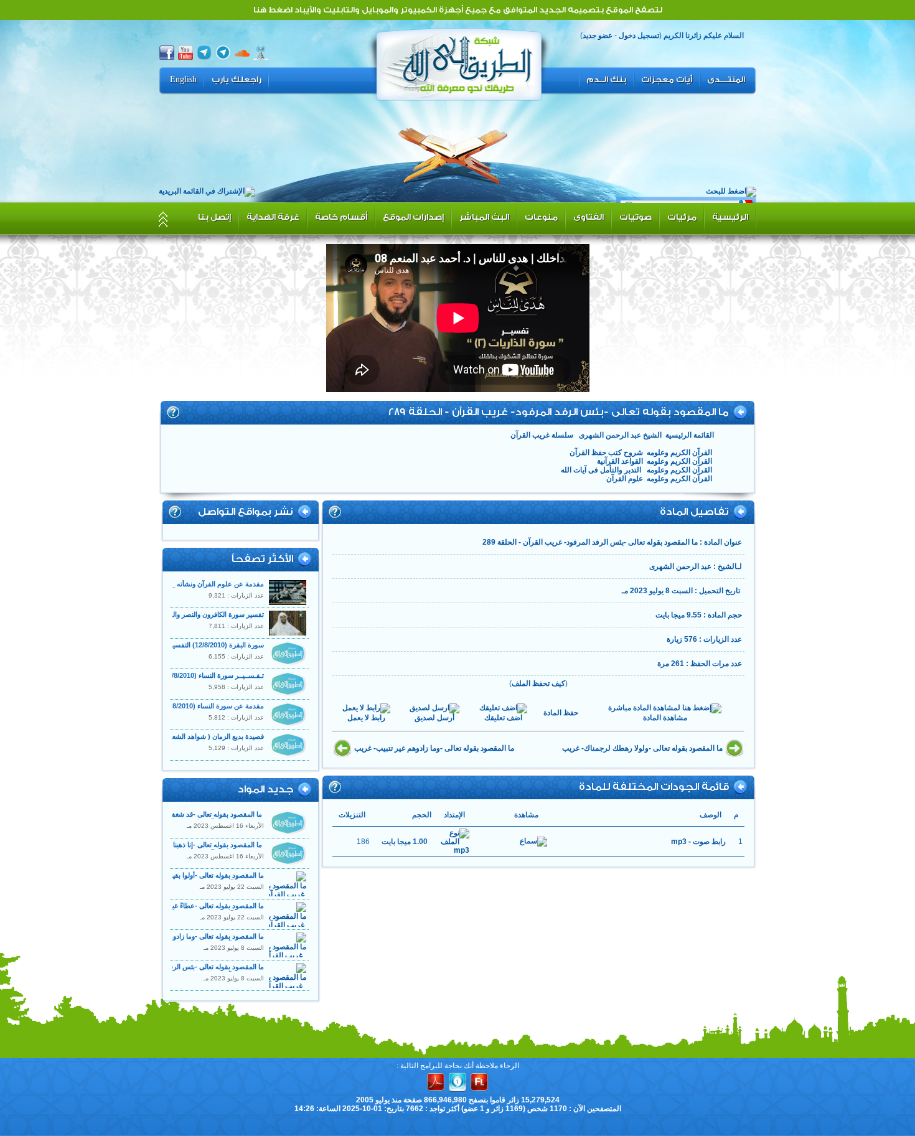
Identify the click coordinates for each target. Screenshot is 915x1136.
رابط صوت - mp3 (698, 841)
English (183, 79)
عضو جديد (597, 35)
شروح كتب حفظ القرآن (606, 452)
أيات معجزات (666, 79)
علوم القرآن (624, 478)
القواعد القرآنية (620, 461)
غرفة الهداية (272, 217)
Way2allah (459, 63)
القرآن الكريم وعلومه (679, 452)
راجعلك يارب (236, 79)
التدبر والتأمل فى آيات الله (602, 470)
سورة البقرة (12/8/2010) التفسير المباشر (205, 645)
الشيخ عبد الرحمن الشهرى (619, 435)
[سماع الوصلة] (533, 842)
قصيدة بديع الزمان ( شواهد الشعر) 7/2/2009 (201, 736)
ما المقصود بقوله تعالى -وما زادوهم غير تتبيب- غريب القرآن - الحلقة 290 (199, 940)
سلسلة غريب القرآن (541, 435)
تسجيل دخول (639, 35)
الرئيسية (730, 217)
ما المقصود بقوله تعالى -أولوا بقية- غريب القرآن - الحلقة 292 (215, 879)
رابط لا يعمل (366, 717)
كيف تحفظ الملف (538, 683)
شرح (173, 412)
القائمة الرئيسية (689, 435)
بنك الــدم (606, 79)
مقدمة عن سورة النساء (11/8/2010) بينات (204, 706)
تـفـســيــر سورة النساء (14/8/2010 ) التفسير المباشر (189, 675)
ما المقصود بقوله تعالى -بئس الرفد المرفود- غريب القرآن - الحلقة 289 (202, 971)
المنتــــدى (726, 79)
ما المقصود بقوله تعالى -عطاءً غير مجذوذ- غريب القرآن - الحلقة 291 (205, 910)
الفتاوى (588, 217)
